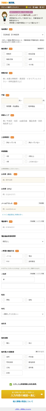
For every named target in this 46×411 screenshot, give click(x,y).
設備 (8, 373)
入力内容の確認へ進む (23, 394)
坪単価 (31, 357)
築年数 (31, 367)
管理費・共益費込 (12, 106)
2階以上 (31, 156)
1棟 (7, 162)
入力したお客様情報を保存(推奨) (24, 384)
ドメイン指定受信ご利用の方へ (12, 215)
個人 (8, 343)
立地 (8, 367)
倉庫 (30, 59)
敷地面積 (32, 362)
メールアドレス (9, 203)
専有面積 (9, 362)
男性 (8, 300)
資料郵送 (32, 261)
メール (8, 256)
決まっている (11, 142)
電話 (30, 256)
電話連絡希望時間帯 (8, 236)
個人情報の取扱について (23, 401)
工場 (8, 64)
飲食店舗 (32, 54)
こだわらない (33, 162)
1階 (7, 156)
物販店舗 (9, 59)
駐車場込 (32, 106)
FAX (7, 261)
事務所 (8, 54)
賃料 (8, 357)
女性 (30, 300)
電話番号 (6, 221)
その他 (31, 64)
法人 (30, 343)
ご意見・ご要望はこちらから (23, 409)
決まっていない (34, 142)
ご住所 (3, 274)
